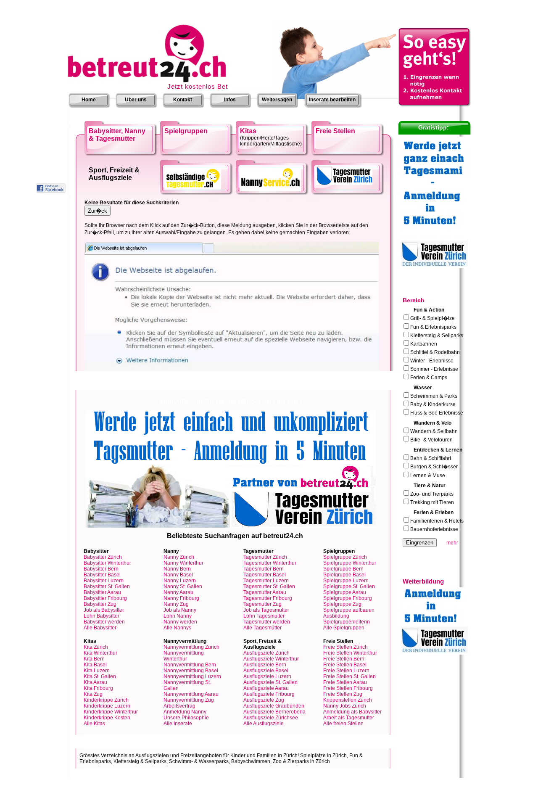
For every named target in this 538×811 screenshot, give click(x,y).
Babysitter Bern (101, 569)
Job (266, 610)
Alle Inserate (178, 723)
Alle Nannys (177, 628)
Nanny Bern (177, 569)
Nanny (179, 557)
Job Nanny (180, 610)
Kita (96, 647)
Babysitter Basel (102, 575)
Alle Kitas (94, 723)
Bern (263, 569)
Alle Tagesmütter (262, 628)
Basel (264, 575)
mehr (452, 543)
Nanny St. (183, 586)
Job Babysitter (104, 610)
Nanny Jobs (344, 706)
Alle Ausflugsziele (263, 723)
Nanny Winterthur (183, 563)
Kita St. (100, 676)
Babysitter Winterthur (107, 563)
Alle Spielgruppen (343, 628)
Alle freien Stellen (343, 723)
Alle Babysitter (100, 628)
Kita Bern (94, 659)
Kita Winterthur (100, 653)
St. (269, 586)
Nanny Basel (178, 575)
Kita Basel (95, 665)
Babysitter (103, 557)
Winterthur (269, 563)
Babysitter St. (107, 586)
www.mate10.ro (226, 808)
